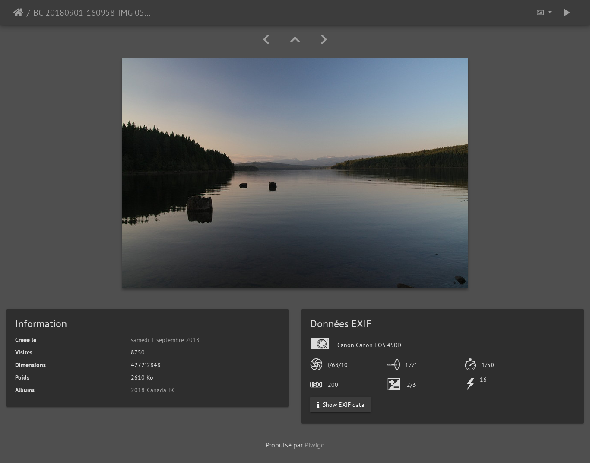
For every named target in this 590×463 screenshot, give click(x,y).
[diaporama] (567, 12)
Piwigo (315, 445)
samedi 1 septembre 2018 (165, 340)
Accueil (18, 12)
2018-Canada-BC (153, 390)
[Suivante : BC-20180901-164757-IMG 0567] (324, 39)
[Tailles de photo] (543, 12)
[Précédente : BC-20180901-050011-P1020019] (266, 39)
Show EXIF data (342, 405)
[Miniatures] (295, 39)
